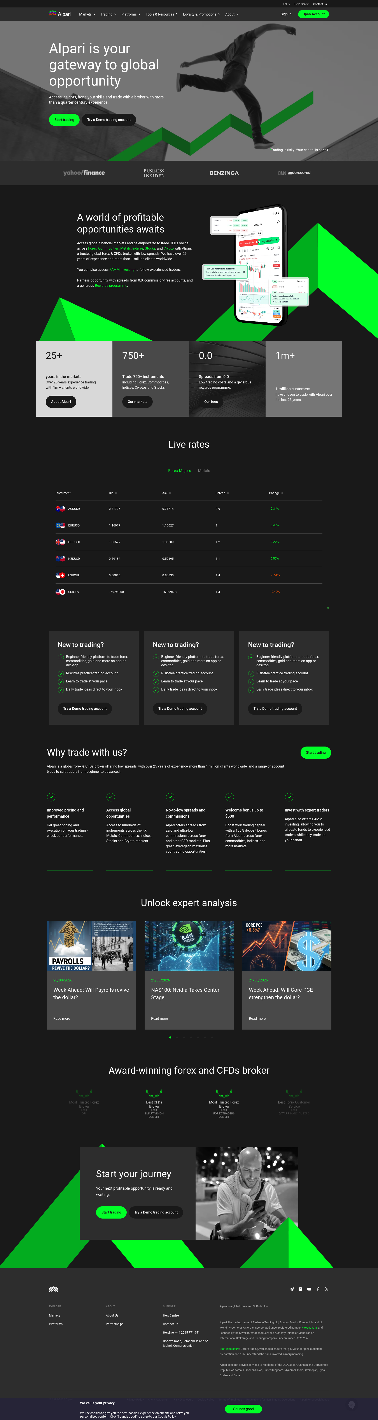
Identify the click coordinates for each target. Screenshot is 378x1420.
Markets (54, 1315)
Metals (125, 248)
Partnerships (114, 1324)
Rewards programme (111, 285)
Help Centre (301, 4)
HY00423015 (309, 1327)
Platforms (56, 1324)
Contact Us (320, 4)
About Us (112, 1315)
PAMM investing (122, 270)
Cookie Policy (167, 1416)
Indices (137, 248)
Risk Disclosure (229, 1348)
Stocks (150, 248)
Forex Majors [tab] (179, 470)
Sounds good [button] (243, 1409)
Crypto (169, 248)
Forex (92, 248)
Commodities (108, 248)
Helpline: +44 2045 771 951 (181, 1332)
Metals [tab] (204, 470)
